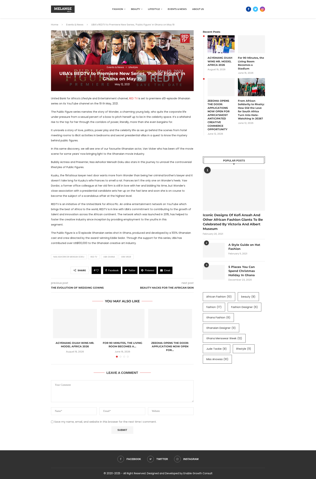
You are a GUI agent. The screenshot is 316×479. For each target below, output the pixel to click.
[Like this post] (97, 270)
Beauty (135, 9)
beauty (248, 296)
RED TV (133, 98)
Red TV (94, 256)
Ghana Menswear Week (224, 338)
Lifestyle (154, 9)
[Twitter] (255, 9)
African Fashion (219, 296)
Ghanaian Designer (221, 328)
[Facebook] (248, 9)
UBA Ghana (109, 256)
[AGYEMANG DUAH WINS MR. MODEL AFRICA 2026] (75, 323)
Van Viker (126, 256)
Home (54, 24)
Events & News (177, 9)
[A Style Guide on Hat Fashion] (214, 250)
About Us (198, 9)
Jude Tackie (216, 349)
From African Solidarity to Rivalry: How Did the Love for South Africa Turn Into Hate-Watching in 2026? (251, 109)
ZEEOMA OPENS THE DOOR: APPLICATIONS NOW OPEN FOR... (170, 346)
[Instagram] (262, 9)
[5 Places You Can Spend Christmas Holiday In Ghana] (214, 272)
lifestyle (243, 349)
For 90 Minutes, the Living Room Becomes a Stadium (251, 63)
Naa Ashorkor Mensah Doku (68, 256)
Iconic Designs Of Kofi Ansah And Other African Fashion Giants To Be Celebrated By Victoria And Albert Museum (233, 222)
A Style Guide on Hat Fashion (244, 247)
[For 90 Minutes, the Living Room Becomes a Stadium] (122, 323)
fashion (214, 307)
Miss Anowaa (217, 359)
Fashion (117, 9)
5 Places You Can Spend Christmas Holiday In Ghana (241, 271)
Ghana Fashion (218, 317)
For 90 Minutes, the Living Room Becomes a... (122, 344)
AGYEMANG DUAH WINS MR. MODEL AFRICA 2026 (75, 344)
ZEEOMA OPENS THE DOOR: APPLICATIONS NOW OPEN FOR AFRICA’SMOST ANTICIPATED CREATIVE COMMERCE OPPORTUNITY (219, 115)
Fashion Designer (244, 307)
